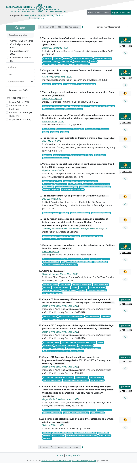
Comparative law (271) (21, 40)
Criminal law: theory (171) (20, 59)
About (98, 12)
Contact (106, 12)
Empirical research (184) (19, 52)
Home (90, 12)
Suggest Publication (121, 12)
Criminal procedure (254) (20, 46)
